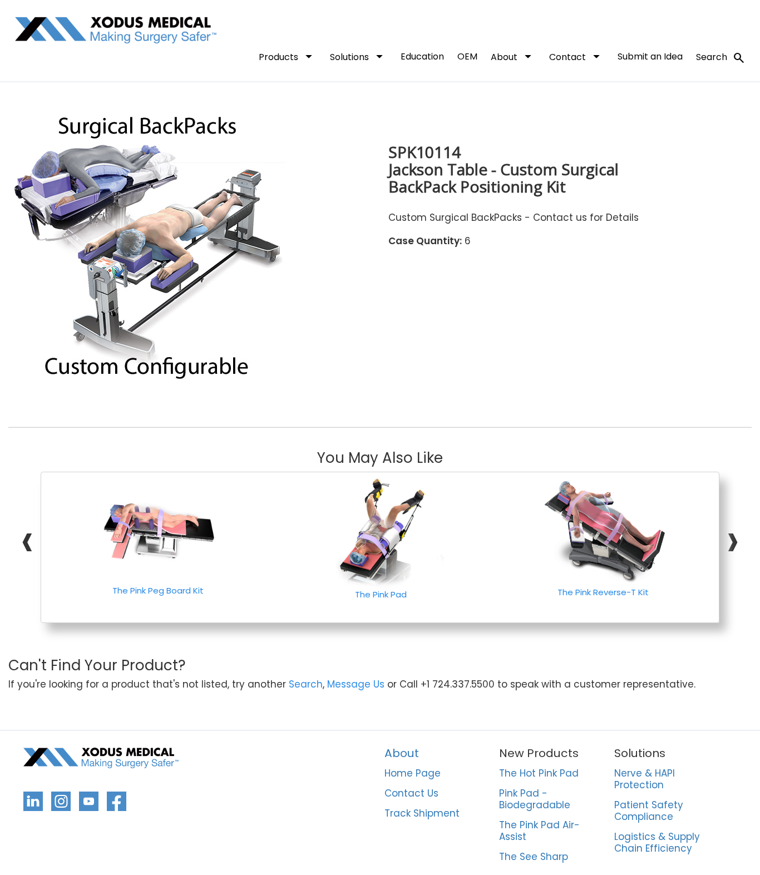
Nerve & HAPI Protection (644, 780)
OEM (467, 56)
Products (288, 56)
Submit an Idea (650, 56)
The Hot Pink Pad (539, 774)
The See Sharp (533, 857)
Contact (576, 56)
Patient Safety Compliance (648, 811)
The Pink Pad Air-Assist (539, 831)
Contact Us (411, 794)
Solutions (358, 56)
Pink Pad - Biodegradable (534, 800)
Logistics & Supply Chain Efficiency (657, 843)
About (513, 56)
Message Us (355, 684)
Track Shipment (422, 814)
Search (721, 58)
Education (422, 56)
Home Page (412, 774)
